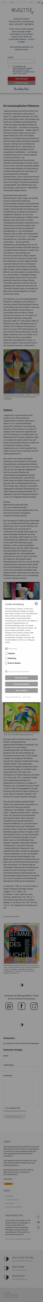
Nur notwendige (21, 678)
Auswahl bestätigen (21, 684)
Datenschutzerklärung (13, 697)
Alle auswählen (22, 690)
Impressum (27, 697)
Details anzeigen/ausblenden (18, 671)
